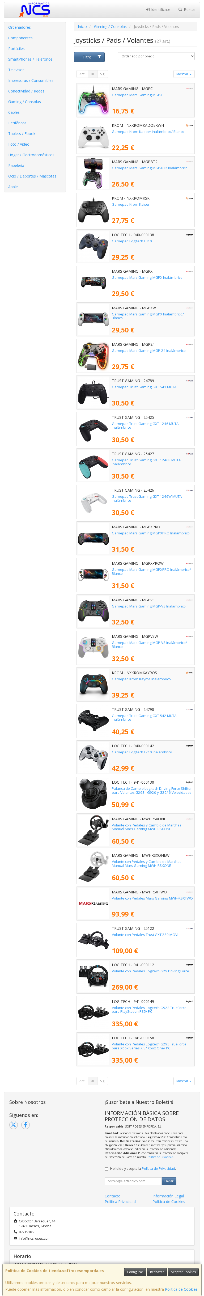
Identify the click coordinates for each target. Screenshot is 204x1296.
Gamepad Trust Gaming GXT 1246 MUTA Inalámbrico (145, 425)
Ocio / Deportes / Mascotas (32, 176)
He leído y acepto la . (143, 1168)
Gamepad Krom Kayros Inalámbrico (141, 679)
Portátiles (16, 48)
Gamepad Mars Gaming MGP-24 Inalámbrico (149, 350)
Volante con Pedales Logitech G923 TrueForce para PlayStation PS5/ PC (149, 1009)
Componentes (20, 37)
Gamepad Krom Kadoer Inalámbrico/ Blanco (148, 131)
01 (93, 74)
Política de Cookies (181, 1289)
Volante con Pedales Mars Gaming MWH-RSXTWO (152, 898)
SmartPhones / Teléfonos (30, 59)
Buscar (189, 9)
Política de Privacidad (160, 1157)
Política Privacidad (120, 1201)
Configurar (135, 1272)
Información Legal (168, 1195)
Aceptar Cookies (183, 1272)
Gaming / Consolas (24, 101)
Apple (13, 186)
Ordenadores (19, 27)
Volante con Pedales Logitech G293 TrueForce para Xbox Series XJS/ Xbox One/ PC (149, 1046)
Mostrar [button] (182, 74)
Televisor (16, 69)
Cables (14, 112)
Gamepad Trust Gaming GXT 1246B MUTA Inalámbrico (146, 462)
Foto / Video (18, 144)
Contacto (113, 1195)
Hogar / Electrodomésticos (31, 154)
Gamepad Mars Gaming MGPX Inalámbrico (147, 277)
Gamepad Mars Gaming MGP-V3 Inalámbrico (149, 606)
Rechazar (157, 1272)
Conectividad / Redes (26, 91)
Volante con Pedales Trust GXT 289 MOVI (145, 934)
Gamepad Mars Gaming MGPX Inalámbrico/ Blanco (148, 316)
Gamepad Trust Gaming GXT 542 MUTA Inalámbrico (144, 717)
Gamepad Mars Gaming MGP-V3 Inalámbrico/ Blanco (149, 644)
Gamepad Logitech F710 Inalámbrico (142, 752)
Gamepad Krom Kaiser (131, 204)
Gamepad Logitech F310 (132, 241)
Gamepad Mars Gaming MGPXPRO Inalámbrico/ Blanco (151, 571)
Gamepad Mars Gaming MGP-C (138, 94)
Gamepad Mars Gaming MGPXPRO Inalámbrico (151, 533)
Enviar (168, 1181)
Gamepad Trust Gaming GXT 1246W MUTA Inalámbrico (147, 498)
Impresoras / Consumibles (30, 80)
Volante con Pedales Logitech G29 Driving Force (150, 971)
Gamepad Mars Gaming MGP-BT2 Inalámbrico (150, 168)
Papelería (16, 165)
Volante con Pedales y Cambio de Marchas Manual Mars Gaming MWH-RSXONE (146, 827)
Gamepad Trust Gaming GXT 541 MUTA (144, 387)
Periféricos (17, 122)
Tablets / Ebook (21, 133)
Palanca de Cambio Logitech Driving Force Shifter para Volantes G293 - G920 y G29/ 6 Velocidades (152, 790)
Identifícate (160, 9)
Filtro (87, 57)
